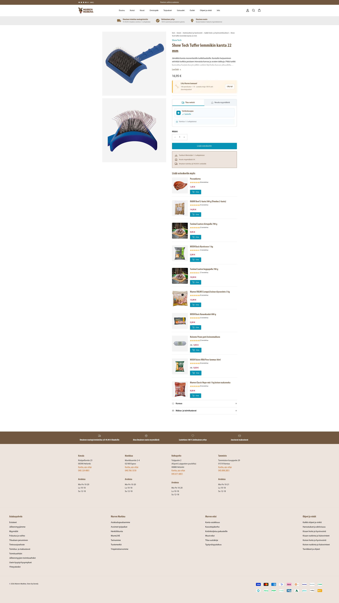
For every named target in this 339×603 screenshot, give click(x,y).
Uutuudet (181, 11)
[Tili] (247, 10)
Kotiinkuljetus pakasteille (216, 531)
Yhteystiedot (15, 567)
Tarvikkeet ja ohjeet (311, 549)
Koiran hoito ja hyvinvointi (314, 540)
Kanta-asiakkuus (212, 522)
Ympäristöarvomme (119, 549)
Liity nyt (230, 86)
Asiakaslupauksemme (120, 522)
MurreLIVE (115, 536)
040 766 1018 (130, 471)
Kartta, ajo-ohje (85, 467)
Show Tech (176, 40)
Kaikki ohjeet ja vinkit (312, 522)
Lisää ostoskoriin (204, 146)
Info (218, 11)
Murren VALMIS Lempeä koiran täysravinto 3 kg (210, 292)
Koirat (132, 11)
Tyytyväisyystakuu (213, 545)
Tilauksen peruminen (18, 540)
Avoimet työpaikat (119, 527)
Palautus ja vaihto (17, 536)
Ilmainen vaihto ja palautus (169, 2)
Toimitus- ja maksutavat (19, 549)
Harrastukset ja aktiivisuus (314, 527)
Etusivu (122, 11)
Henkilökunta (117, 531)
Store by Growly (32, 584)
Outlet (192, 11)
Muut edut (210, 536)
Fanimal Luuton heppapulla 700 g (204, 269)
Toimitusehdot (15, 554)
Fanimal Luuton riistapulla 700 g (203, 224)
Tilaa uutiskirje (211, 540)
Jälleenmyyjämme (17, 527)
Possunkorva (195, 179)
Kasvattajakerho (212, 527)
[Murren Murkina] (85, 10)
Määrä (175, 132)
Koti (173, 33)
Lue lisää (175, 69)
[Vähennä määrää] (174, 137)
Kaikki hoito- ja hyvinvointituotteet (216, 33)
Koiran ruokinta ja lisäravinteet (316, 545)
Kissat (142, 11)
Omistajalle (154, 11)
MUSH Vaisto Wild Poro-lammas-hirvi (205, 360)
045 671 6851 (177, 474)
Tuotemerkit (116, 545)
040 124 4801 (84, 471)
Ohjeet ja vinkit (206, 11)
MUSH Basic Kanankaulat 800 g (203, 314)
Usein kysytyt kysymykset (20, 563)
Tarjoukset (168, 11)
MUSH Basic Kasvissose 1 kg (201, 246)
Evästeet (13, 522)
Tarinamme (116, 540)
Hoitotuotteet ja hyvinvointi (192, 33)
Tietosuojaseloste (17, 545)
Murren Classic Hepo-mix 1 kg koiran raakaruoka (210, 382)
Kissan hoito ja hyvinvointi (314, 531)
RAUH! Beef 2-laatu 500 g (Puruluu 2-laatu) (208, 201)
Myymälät (13, 531)
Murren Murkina (20, 584)
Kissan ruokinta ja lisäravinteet (316, 536)
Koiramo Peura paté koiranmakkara (205, 337)
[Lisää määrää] (185, 137)
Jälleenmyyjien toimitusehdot (22, 558)
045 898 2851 (224, 471)
